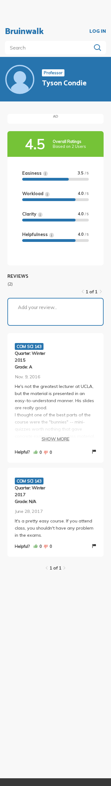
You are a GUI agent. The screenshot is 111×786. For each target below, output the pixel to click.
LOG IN (97, 32)
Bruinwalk (24, 31)
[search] (49, 47)
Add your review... (37, 307)
